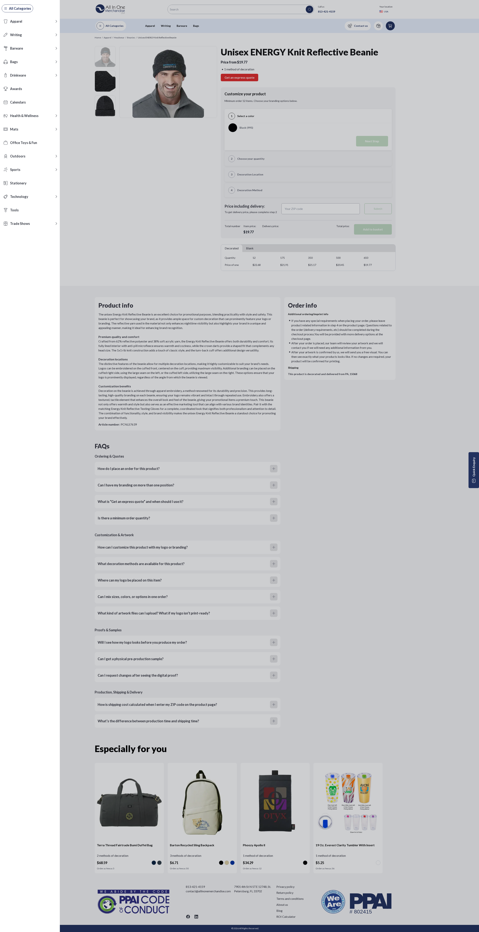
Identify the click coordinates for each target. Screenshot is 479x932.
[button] (56, 21)
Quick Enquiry (473, 467)
